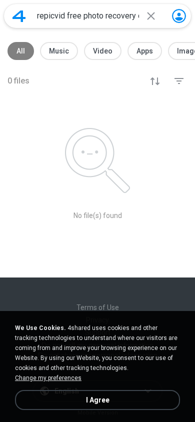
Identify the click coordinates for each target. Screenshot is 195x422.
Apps (144, 51)
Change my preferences (48, 378)
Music (59, 51)
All (20, 51)
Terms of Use (97, 308)
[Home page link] (19, 16)
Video (102, 51)
